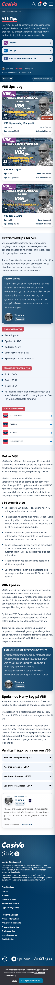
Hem (3, 12)
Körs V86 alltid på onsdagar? (18, 757)
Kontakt (5, 895)
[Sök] (34, 4)
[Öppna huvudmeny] (51, 4)
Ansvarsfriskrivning (10, 927)
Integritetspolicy (9, 935)
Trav (15, 12)
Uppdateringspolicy (10, 907)
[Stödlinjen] (43, 961)
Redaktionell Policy (10, 903)
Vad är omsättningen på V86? (18, 776)
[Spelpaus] (20, 961)
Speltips (10, 12)
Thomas (18, 68)
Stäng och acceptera (30, 980)
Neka (14, 980)
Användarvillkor (9, 931)
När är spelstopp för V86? (16, 767)
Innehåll (6, 79)
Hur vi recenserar (9, 899)
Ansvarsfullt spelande (11, 923)
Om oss (5, 891)
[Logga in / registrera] (45, 4)
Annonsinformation (10, 919)
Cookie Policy (8, 939)
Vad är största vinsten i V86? (18, 785)
